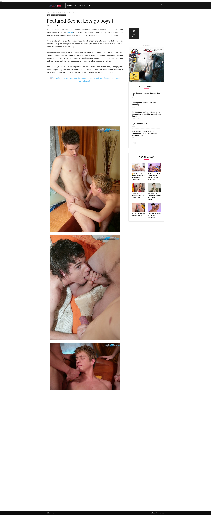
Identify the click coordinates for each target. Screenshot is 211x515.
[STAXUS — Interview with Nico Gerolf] (138, 207)
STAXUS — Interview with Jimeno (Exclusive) (154, 215)
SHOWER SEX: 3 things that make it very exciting (138, 195)
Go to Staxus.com (82, 6)
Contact (161, 513)
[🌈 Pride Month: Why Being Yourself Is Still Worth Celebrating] (138, 167)
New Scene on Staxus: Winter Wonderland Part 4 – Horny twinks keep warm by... (145, 133)
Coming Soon (136, 118)
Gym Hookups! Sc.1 (139, 124)
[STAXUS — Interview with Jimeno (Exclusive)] (154, 207)
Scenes (53, 15)
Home (69, 6)
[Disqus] (85, 421)
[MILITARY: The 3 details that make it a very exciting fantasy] (154, 187)
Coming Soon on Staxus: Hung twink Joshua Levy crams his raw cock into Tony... (146, 114)
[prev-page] (133, 143)
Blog (54, 12)
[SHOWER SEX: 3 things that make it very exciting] (138, 187)
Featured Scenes (61, 15)
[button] (161, 6)
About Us (154, 513)
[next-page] (136, 143)
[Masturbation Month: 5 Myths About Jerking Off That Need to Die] (154, 167)
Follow (134, 29)
